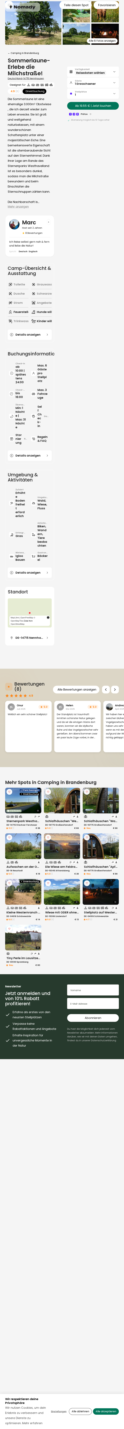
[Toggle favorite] (9, 792)
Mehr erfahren (32, 1423)
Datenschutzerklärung (103, 1040)
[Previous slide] (106, 689)
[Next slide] (115, 689)
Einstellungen (59, 1411)
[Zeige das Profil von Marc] (48, 222)
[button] (29, 613)
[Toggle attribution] (48, 617)
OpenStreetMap (18, 624)
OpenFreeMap (27, 617)
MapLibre (15, 617)
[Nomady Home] (23, 7)
